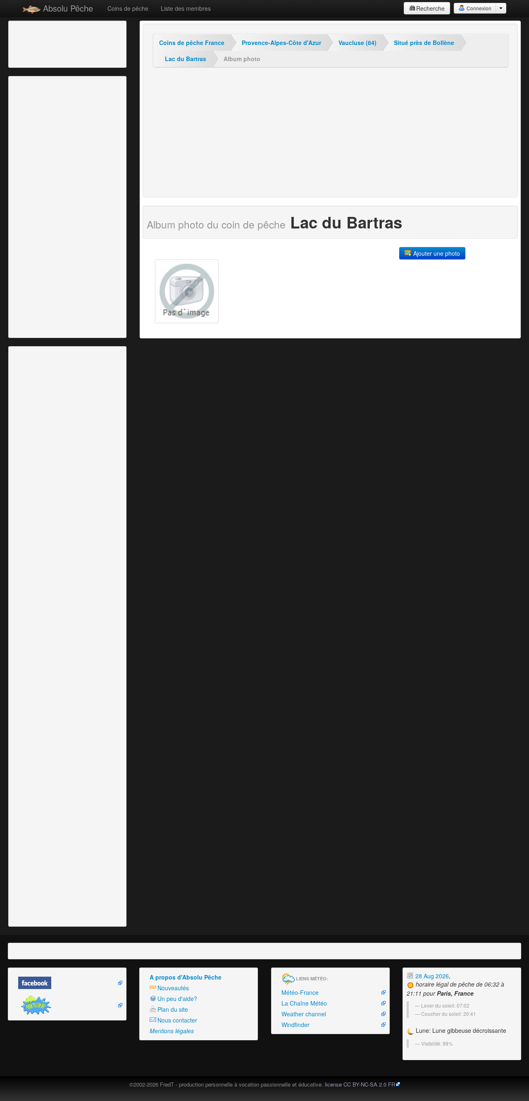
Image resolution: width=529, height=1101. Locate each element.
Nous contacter (177, 1020)
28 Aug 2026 (431, 976)
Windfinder (295, 1024)
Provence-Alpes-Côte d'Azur (281, 42)
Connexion (478, 8)
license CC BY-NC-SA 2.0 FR (360, 1084)
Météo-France (300, 992)
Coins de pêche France (191, 42)
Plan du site (172, 1009)
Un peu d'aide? (177, 998)
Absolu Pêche (67, 8)
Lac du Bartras (185, 59)
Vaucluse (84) (357, 42)
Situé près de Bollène (424, 42)
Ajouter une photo (436, 253)
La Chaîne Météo (304, 1003)
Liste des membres (186, 8)
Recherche (430, 8)
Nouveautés (173, 988)
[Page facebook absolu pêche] (67, 983)
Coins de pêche (127, 8)
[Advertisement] (56, 43)
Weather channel (303, 1014)
